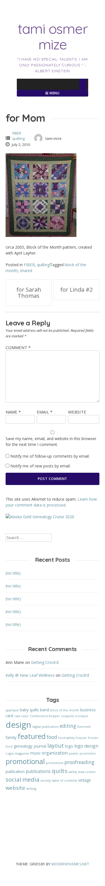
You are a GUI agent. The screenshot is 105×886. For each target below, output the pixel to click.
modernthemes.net (70, 863)
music (35, 753)
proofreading (79, 762)
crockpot (81, 716)
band (44, 709)
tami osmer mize (53, 36)
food (52, 737)
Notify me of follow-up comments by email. (50, 456)
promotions (54, 763)
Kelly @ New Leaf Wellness (30, 675)
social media (22, 779)
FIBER (16, 133)
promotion (88, 753)
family (11, 737)
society (46, 780)
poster (73, 753)
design (18, 724)
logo (69, 746)
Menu (54, 93)
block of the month (64, 710)
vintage (84, 780)
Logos (10, 753)
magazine (22, 753)
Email (44, 412)
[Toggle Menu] (83, 84)
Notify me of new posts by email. (40, 466)
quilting (18, 138)
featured (32, 736)
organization (55, 753)
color (25, 716)
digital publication (45, 727)
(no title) (13, 573)
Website (77, 412)
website (15, 787)
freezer (81, 738)
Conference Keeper (45, 716)
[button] (41, 195)
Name (13, 412)
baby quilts (29, 709)
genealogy (23, 746)
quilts (59, 771)
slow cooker (87, 772)
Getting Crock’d (45, 662)
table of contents (64, 780)
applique (12, 710)
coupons (67, 716)
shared (26, 270)
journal (40, 746)
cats (17, 716)
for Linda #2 (76, 289)
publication (15, 771)
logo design (86, 746)
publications (38, 771)
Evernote (84, 727)
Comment (18, 347)
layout (55, 745)
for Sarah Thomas (28, 292)
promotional (25, 761)
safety (73, 772)
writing (31, 789)
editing (68, 726)
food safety (66, 738)
